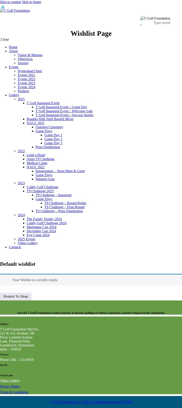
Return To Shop (16, 296)
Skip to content (10, 2)
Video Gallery (10, 380)
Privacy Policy (10, 386)
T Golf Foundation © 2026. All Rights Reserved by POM (91, 402)
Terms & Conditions (14, 392)
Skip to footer (31, 2)
